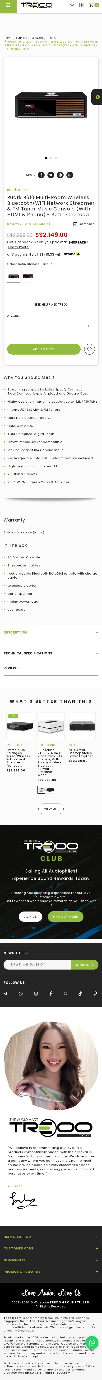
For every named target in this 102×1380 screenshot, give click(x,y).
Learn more (18, 247)
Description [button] (15, 632)
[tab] (51, 632)
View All (51, 809)
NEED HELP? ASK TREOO (51, 304)
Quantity (13, 316)
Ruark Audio (17, 189)
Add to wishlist (89, 349)
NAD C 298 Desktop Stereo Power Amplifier (81, 753)
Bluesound (46, 745)
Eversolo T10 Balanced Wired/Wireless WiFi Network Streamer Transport (18, 758)
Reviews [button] (11, 668)
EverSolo (14, 745)
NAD (72, 745)
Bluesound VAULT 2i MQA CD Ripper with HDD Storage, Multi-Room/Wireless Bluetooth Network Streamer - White (50, 762)
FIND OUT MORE (65, 916)
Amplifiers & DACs (29, 38)
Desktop (53, 38)
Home (8, 38)
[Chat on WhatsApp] (91, 1342)
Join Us (30, 916)
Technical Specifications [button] (28, 653)
